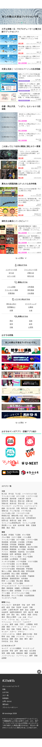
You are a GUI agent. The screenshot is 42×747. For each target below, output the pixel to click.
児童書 (33, 525)
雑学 (31, 656)
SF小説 (11, 273)
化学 (28, 605)
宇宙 (23, 605)
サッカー (5, 632)
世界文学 (5, 501)
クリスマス (20, 636)
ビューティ (25, 619)
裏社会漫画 (6, 595)
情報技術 (19, 653)
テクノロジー (6, 605)
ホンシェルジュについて (10, 686)
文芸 (3, 491)
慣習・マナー (11, 627)
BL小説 (4, 494)
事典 (27, 525)
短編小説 (32, 508)
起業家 (4, 658)
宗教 (11, 327)
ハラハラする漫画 (8, 564)
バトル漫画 (11, 287)
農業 (36, 612)
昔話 (13, 528)
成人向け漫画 (33, 547)
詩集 (36, 503)
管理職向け (11, 307)
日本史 (35, 615)
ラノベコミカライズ (25, 586)
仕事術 (30, 307)
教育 (11, 624)
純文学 (28, 499)
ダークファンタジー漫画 (20, 593)
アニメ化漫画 (28, 557)
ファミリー (17, 622)
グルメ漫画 (6, 537)
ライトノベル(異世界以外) (11, 523)
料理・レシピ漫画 (8, 581)
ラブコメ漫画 (18, 583)
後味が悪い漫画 (18, 571)
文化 (11, 641)
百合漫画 (5, 549)
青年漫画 (30, 290)
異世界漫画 (14, 547)
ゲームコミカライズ (9, 586)
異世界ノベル (6, 525)
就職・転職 (11, 653)
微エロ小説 (20, 518)
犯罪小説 (5, 520)
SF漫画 (11, 535)
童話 (8, 528)
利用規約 (5, 698)
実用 (3, 653)
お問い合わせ (7, 701)
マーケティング (30, 304)
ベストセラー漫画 (8, 566)
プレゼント (30, 636)
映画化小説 (6, 516)
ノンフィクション (8, 656)
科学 (30, 324)
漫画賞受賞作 (15, 578)
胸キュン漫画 (6, 571)
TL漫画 (17, 535)
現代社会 (5, 639)
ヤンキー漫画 (6, 583)
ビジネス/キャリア (8, 646)
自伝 (8, 636)
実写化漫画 (30, 571)
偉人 (18, 615)
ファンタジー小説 (30, 270)
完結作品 (21, 552)
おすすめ (5, 692)
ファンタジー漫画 (11, 290)
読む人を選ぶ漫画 (8, 576)
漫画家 (28, 544)
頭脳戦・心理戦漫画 (22, 588)
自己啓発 (32, 651)
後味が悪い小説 (17, 516)
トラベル (11, 619)
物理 (3, 615)
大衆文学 (21, 499)
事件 (26, 639)
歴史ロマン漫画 (7, 591)
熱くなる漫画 (21, 576)
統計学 (30, 612)
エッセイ (29, 503)
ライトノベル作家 (28, 523)
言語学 (18, 607)
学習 (11, 651)
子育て (22, 624)
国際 (11, 639)
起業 (11, 310)
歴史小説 (21, 501)
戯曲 (3, 508)
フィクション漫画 (29, 591)
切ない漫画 (15, 574)
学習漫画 (29, 569)
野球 (3, 636)
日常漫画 (13, 544)
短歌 (19, 520)
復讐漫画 (5, 578)
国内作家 (13, 499)
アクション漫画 (15, 557)
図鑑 (3, 528)
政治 (26, 610)
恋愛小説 (30, 273)
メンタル (5, 624)
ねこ (18, 619)
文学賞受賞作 (31, 518)
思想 (21, 639)
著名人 (25, 629)
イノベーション (22, 656)
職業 (26, 653)
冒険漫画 (21, 544)
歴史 (11, 321)
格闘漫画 (13, 552)
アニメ (20, 627)
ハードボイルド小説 (29, 494)
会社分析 (5, 651)
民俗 (16, 641)
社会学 (25, 607)
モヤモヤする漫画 (22, 566)
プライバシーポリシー (10, 707)
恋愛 (3, 627)
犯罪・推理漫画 (15, 554)
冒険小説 (5, 511)
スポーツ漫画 (16, 537)
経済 (8, 607)
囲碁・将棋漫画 (7, 588)
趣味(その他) (27, 634)
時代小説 (30, 276)
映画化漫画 (20, 569)
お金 (30, 310)
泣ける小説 (11, 508)
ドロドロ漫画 (33, 561)
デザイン (21, 632)
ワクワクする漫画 (8, 569)
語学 (16, 651)
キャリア (5, 648)
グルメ (30, 617)
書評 (31, 639)
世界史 (23, 615)
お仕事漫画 (14, 559)
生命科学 (5, 612)
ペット (4, 619)
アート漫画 (6, 593)
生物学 (32, 610)
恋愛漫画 (11, 293)
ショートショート (31, 506)
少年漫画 (30, 287)
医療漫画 (13, 549)
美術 (35, 634)
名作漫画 (24, 578)
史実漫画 (18, 591)
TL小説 (17, 494)
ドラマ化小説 (26, 511)
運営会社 (5, 704)
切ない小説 (28, 516)
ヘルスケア (27, 622)
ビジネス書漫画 (22, 564)
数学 (21, 610)
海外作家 (5, 499)
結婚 (16, 624)
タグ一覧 (5, 695)
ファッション (6, 622)
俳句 (24, 520)
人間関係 (29, 624)
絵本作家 (21, 525)
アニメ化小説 (15, 511)
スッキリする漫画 (8, 561)
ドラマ (33, 627)
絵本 (14, 525)
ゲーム (26, 627)
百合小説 (21, 503)
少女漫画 (30, 293)
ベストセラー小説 (22, 513)
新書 (13, 636)
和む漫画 (19, 581)
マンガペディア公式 (9, 598)
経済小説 (13, 503)
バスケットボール (8, 634)
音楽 (8, 629)
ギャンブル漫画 (17, 595)
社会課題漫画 (29, 595)
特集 (4, 689)
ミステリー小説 (11, 270)
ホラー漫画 (20, 540)
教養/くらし (6, 602)
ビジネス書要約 (15, 648)
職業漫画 (23, 547)
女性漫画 (13, 542)
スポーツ (13, 632)
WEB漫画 (30, 549)
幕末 (3, 617)
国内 (16, 639)
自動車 (18, 634)
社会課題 (32, 653)
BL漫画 (4, 535)
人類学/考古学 (13, 610)
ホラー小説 (11, 276)
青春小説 (13, 501)
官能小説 (5, 503)
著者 (36, 656)
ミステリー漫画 (32, 540)
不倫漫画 (31, 576)
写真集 (18, 629)
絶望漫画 (24, 574)
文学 (8, 615)
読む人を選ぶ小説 (8, 518)
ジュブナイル (18, 506)
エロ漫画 (5, 559)
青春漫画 (5, 554)
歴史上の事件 (11, 617)
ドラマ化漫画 (21, 561)
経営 (3, 607)
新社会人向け (11, 304)
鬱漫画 (26, 581)
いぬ (19, 617)
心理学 (30, 327)
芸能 (13, 629)
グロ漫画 (23, 559)
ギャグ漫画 (26, 535)
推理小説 (13, 520)
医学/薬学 (16, 605)
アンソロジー (6, 506)
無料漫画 (5, 557)
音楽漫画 (5, 542)
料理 (36, 624)
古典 (18, 508)
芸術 (30, 321)
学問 (33, 605)
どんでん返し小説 (8, 513)
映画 (3, 629)
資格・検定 (24, 651)
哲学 (11, 324)
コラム (31, 629)
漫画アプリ (27, 554)
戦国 (29, 615)
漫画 (3, 532)
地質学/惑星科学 (16, 612)
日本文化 (5, 641)
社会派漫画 (6, 574)
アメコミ (5, 552)
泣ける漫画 (30, 552)
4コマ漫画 (21, 549)
